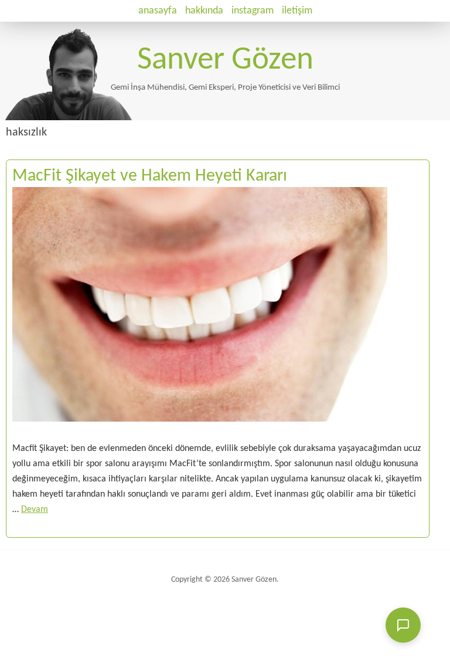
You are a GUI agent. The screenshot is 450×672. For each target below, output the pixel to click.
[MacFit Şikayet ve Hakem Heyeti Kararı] (199, 433)
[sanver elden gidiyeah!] (101, 118)
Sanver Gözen (225, 61)
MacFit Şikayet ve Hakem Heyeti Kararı (149, 176)
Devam (34, 509)
